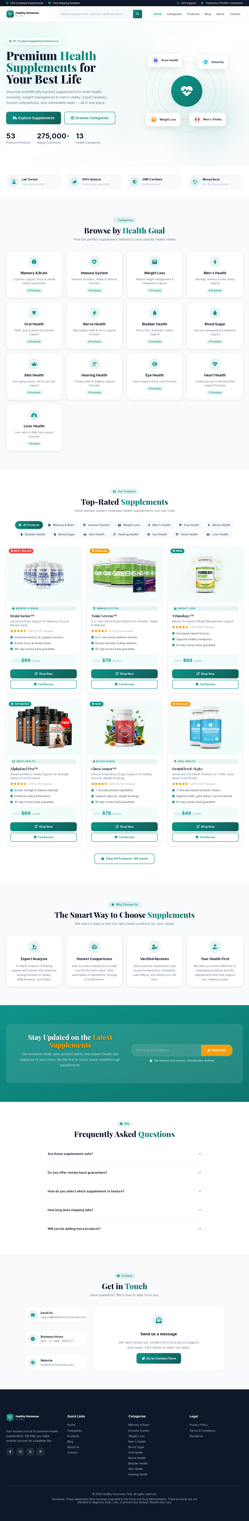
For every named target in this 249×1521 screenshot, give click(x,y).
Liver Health (220, 534)
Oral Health (191, 525)
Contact (235, 14)
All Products (31, 525)
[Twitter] (30, 1452)
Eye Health (160, 534)
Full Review (45, 684)
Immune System (99, 525)
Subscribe (218, 1050)
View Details (43, 576)
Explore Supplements (36, 118)
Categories (174, 14)
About (220, 14)
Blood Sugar (66, 534)
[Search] (137, 14)
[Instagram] (20, 1452)
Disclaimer (196, 1436)
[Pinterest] (40, 1452)
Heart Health (189, 534)
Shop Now (46, 673)
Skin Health (96, 534)
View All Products (127, 858)
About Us (73, 1447)
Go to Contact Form (161, 1358)
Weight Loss (131, 525)
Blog (208, 14)
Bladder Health (35, 534)
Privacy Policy (198, 1424)
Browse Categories (92, 118)
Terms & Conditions (202, 1430)
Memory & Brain (64, 525)
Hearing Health (128, 534)
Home (157, 14)
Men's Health (162, 525)
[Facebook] (10, 1452)
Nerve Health (221, 525)
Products (193, 14)
